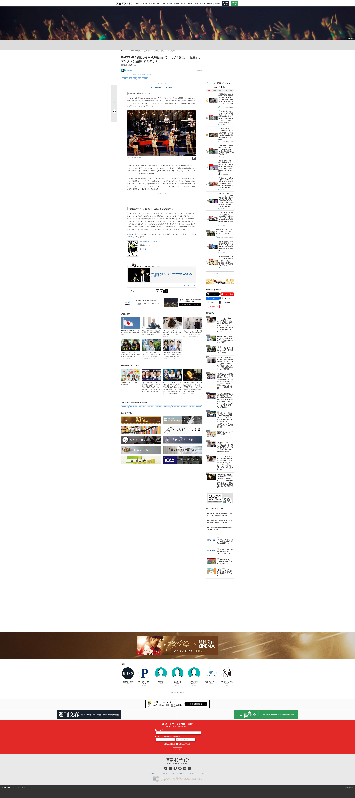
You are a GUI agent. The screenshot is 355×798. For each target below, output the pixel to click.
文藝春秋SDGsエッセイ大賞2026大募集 (129, 384)
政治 (130, 78)
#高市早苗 (125, 406)
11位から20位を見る (220, 273)
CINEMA (190, 3)
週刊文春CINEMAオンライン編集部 (225, 237)
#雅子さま (142, 406)
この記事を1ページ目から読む (163, 87)
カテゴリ (151, 3)
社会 (135, 78)
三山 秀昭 (223, 225)
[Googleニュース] (180, 768)
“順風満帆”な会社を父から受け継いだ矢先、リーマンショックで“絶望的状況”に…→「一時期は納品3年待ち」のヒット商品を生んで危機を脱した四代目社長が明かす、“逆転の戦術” (192, 388)
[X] (170, 768)
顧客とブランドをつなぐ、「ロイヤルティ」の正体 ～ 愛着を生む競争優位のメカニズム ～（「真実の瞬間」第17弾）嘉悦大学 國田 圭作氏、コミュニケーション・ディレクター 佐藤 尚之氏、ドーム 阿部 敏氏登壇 (172, 389)
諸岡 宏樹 (223, 157)
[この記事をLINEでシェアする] (114, 106)
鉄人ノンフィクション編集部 (227, 107)
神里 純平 (223, 124)
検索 (218, 3)
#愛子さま (150, 406)
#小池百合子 (175, 406)
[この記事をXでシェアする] (114, 88)
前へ (132, 291)
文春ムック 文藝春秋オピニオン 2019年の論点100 (138, 75)
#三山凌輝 (184, 406)
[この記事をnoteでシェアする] (114, 111)
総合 (224, 87)
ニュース (127, 51)
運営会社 (204, 773)
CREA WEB (15, 787)
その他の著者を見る (177, 692)
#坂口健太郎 (133, 406)
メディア (145, 78)
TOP (122, 51)
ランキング (143, 3)
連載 (164, 3)
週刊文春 (169, 3)
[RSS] (189, 768)
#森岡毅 (192, 406)
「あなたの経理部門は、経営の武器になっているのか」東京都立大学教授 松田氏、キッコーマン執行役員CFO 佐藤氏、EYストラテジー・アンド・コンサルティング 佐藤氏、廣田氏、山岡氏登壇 (151, 389)
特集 (158, 3)
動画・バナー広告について (179, 773)
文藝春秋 (176, 3)
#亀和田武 (167, 406)
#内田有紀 (159, 406)
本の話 (23, 787)
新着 (137, 3)
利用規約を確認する (169, 744)
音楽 (139, 78)
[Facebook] (165, 768)
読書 (196, 3)
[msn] (184, 768)
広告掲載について (153, 773)
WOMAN (183, 3)
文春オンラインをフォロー (191, 304)
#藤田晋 (198, 406)
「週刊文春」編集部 (225, 174)
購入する (143, 249)
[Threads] (175, 768)
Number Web (6, 787)
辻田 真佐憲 (128, 70)
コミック (202, 3)
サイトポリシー (194, 773)
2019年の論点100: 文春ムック (150, 241)
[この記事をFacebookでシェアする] (114, 94)
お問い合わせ (165, 773)
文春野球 (209, 3)
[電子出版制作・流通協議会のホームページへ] (156, 779)
